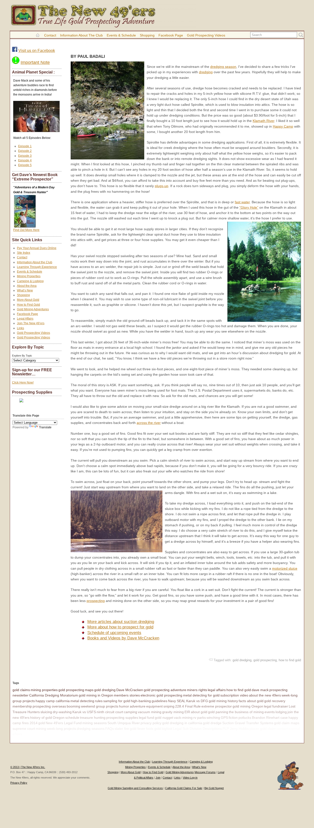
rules (99, 701)
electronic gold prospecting (161, 695)
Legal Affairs (25, 318)
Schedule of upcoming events (114, 632)
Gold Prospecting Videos (206, 35)
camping (130, 712)
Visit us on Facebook (36, 50)
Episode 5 (25, 165)
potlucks (244, 718)
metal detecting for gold (201, 695)
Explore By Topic (22, 355)
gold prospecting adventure (165, 690)
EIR (187, 712)
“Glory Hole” (248, 207)
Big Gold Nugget (214, 788)
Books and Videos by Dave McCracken (123, 638)
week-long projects (61, 729)
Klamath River (263, 121)
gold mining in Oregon (96, 695)
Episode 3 (25, 155)
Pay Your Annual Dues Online (36, 248)
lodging (281, 712)
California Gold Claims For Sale (183, 788)
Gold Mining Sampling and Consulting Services (135, 788)
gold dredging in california (182, 723)
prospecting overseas (49, 706)
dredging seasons (91, 729)
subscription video (234, 695)
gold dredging (242, 660)
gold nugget (164, 718)
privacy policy (151, 723)
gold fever (137, 729)
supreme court (24, 729)
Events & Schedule (121, 35)
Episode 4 (25, 160)
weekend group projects (99, 706)
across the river (149, 423)
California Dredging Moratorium (53, 695)
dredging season (223, 67)
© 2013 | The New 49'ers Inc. (27, 767)
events (269, 712)
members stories (127, 695)
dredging (206, 72)
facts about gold (251, 701)
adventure (137, 706)
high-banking (141, 701)
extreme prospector (216, 706)
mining (41, 729)
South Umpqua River (123, 723)
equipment (154, 706)
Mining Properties (28, 276)
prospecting (96, 601)
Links (20, 328)
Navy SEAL (176, 701)
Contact (50, 35)
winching (213, 718)
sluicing (46, 712)
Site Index (23, 252)
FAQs (109, 729)
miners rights (197, 690)
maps (89, 690)
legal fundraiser (276, 706)
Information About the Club (81, 35)
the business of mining (246, 712)
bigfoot (167, 729)
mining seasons (94, 723)
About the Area (27, 286)
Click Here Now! (23, 382)
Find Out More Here (26, 230)
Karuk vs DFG (197, 701)
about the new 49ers (265, 695)
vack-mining (183, 718)
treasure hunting (92, 718)
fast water (242, 202)
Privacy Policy (18, 782)
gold (41, 723)
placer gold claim (262, 729)
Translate (45, 427)
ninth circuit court (110, 712)
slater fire (122, 729)
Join (158, 777)
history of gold (41, 718)
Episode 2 (25, 151)
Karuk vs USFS (84, 712)
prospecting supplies (122, 718)
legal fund (146, 718)
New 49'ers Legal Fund (64, 723)
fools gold (153, 729)
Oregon (59, 718)
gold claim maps (286, 723)
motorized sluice (284, 568)
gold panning (218, 712)
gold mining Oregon (248, 706)
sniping (168, 706)
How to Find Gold (28, 304)
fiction (233, 718)
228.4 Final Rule (188, 706)
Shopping (147, 35)
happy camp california (53, 701)
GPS (224, 718)
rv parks (199, 718)
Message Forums (205, 772)
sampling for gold (116, 701)
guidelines (159, 701)
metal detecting (82, 701)
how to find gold (290, 660)
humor (124, 706)
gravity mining (173, 712)
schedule (72, 718)
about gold (199, 712)
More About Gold (28, 299)
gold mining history (223, 701)
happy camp (32, 734)
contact (282, 729)
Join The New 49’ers (30, 323)
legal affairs (217, 690)
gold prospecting (265, 660)
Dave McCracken (129, 690)
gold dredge (212, 723)
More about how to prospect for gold (120, 627)
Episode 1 (25, 146)
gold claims (21, 690)
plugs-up (161, 186)
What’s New (25, 290)
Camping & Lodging (30, 281)
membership (22, 706)
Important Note (35, 62)
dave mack (260, 690)
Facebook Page (170, 35)
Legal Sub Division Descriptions (197, 729)
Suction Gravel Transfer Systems (247, 723)
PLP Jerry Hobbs (235, 729)
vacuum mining (149, 712)
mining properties (44, 690)
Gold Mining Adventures (33, 309)
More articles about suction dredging (120, 621)
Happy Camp (283, 126)
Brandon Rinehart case (270, 718)
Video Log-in (190, 777)
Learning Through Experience (37, 267)
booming (73, 706)
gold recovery (274, 701)
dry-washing (62, 712)
